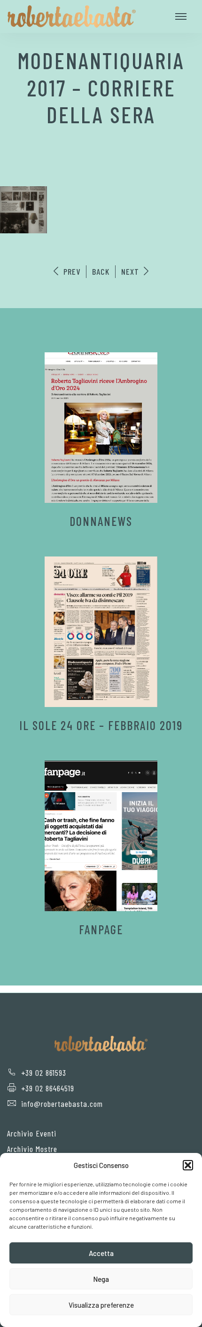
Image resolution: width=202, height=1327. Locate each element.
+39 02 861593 (43, 1072)
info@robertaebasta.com (62, 1103)
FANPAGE (101, 929)
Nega (101, 1279)
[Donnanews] (101, 427)
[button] (188, 1165)
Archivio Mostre (32, 1149)
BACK (100, 271)
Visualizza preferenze (101, 1305)
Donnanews (101, 521)
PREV (70, 271)
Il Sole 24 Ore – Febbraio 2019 (101, 725)
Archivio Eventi (31, 1133)
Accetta (101, 1253)
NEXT (131, 271)
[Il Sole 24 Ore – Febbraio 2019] (101, 631)
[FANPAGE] (101, 836)
